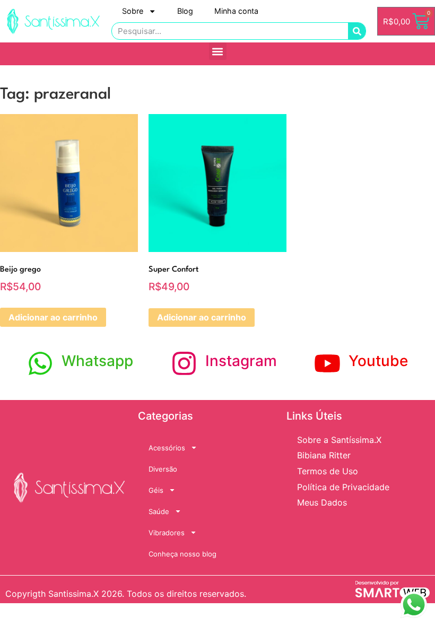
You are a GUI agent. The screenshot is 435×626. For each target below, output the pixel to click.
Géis (156, 490)
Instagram (241, 361)
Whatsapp (97, 361)
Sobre (132, 10)
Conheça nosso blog (182, 554)
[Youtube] (327, 363)
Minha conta (236, 10)
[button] (218, 51)
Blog (185, 10)
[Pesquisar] (357, 31)
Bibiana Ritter (324, 455)
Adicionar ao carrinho (53, 317)
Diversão (163, 469)
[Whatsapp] (40, 363)
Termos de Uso (327, 471)
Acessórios (167, 448)
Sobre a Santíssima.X (339, 439)
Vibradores (167, 532)
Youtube (378, 361)
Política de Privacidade (343, 487)
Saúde (159, 511)
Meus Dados (322, 502)
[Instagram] (184, 363)
